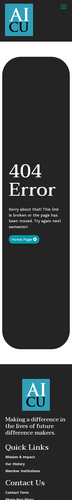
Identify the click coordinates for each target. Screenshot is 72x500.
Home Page (21, 239)
